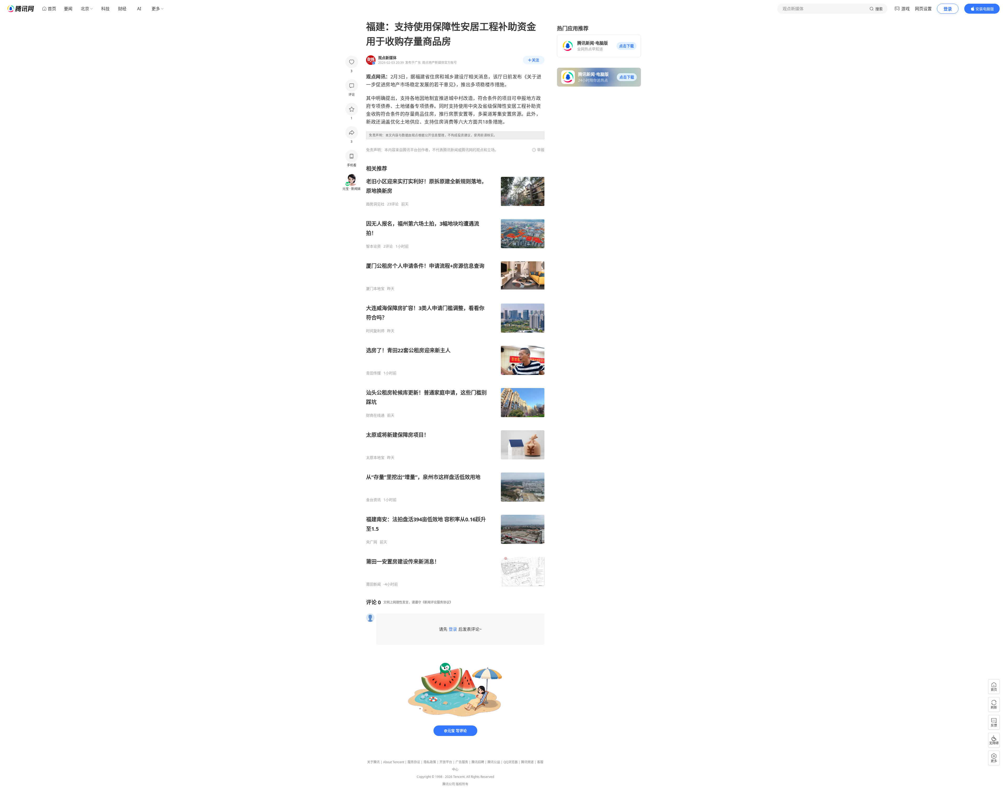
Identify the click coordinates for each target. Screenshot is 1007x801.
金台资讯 (373, 500)
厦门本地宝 (375, 288)
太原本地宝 (375, 457)
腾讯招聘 (478, 762)
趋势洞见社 (375, 204)
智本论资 (373, 246)
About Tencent (393, 762)
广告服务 (462, 762)
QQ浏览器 (511, 762)
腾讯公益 (494, 762)
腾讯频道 (527, 762)
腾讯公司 (448, 784)
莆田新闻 (373, 584)
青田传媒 (373, 373)
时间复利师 (375, 331)
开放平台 (446, 762)
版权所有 (462, 784)
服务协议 (414, 762)
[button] (626, 46)
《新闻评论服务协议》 (437, 602)
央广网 (371, 542)
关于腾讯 (373, 762)
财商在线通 (375, 415)
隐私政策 (430, 762)
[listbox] (455, 376)
